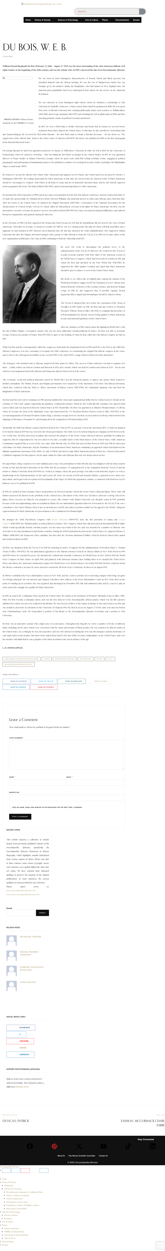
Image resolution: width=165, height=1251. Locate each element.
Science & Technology (68, 20)
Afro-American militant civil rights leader (21, 659)
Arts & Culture (91, 20)
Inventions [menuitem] (8, 1218)
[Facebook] (30, 1146)
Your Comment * (16, 738)
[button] (44, 20)
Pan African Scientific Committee (82, 1156)
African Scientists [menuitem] (11, 1215)
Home (28, 20)
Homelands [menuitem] (8, 1185)
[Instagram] (54, 1146)
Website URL (14, 792)
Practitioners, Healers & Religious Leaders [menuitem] (22, 1205)
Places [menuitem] (4, 1225)
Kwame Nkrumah (60, 519)
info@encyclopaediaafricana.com (21, 890)
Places (105, 20)
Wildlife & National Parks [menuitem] (14, 1231)
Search (9, 908)
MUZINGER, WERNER (30, 936)
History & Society (42, 20)
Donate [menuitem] (5, 1245)
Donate (136, 20)
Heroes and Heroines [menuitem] (13, 1189)
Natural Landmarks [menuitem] (11, 1228)
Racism (99, 659)
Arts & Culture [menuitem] (7, 1221)
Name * (12, 777)
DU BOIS (47, 659)
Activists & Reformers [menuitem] (14, 1198)
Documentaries (122, 20)
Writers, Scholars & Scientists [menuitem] (17, 1195)
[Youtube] (103, 1146)
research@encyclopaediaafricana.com (22, 894)
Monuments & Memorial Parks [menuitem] (16, 1235)
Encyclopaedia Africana (64, 659)
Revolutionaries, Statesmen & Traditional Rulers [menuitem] (24, 1192)
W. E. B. (110, 659)
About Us (61, 1156)
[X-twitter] (79, 1146)
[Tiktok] (128, 1146)
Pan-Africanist (85, 659)
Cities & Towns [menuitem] (10, 1238)
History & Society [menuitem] (9, 1182)
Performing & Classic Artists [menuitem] (17, 1202)
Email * (69, 777)
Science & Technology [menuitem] (11, 1212)
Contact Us (103, 1156)
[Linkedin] (153, 1146)
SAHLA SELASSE (28, 982)
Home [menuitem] (4, 1179)
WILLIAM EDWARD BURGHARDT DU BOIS (18, 664)
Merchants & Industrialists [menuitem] (16, 1208)
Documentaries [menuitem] (8, 1241)
